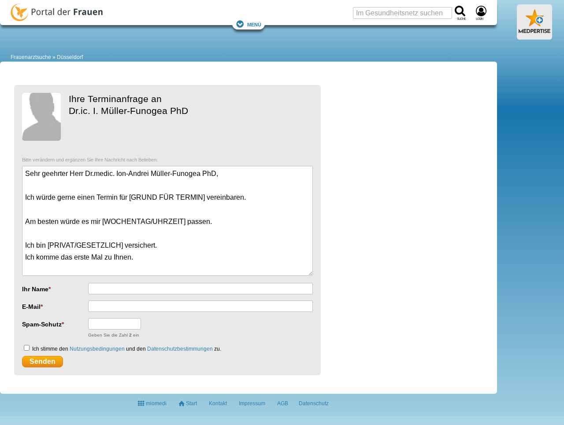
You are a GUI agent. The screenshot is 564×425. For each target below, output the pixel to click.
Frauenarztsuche (31, 57)
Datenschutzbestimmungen (180, 349)
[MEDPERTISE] (534, 36)
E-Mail (31, 306)
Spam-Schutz (42, 324)
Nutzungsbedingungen (97, 349)
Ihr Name (35, 289)
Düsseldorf (70, 57)
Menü (254, 24)
